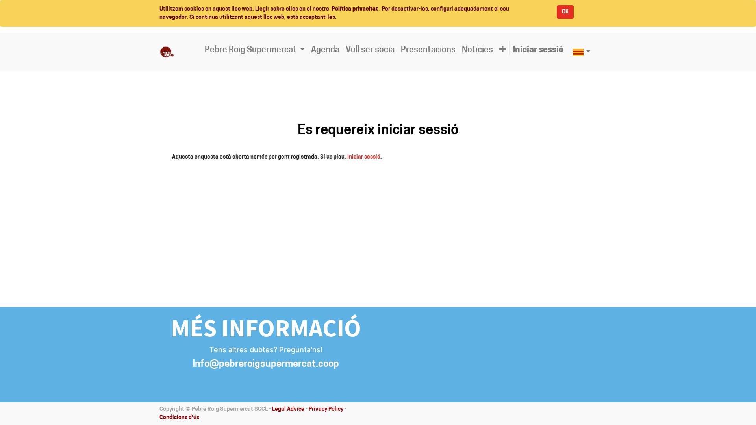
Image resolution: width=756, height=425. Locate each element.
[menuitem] (325, 50)
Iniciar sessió (363, 157)
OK (565, 12)
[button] (502, 50)
